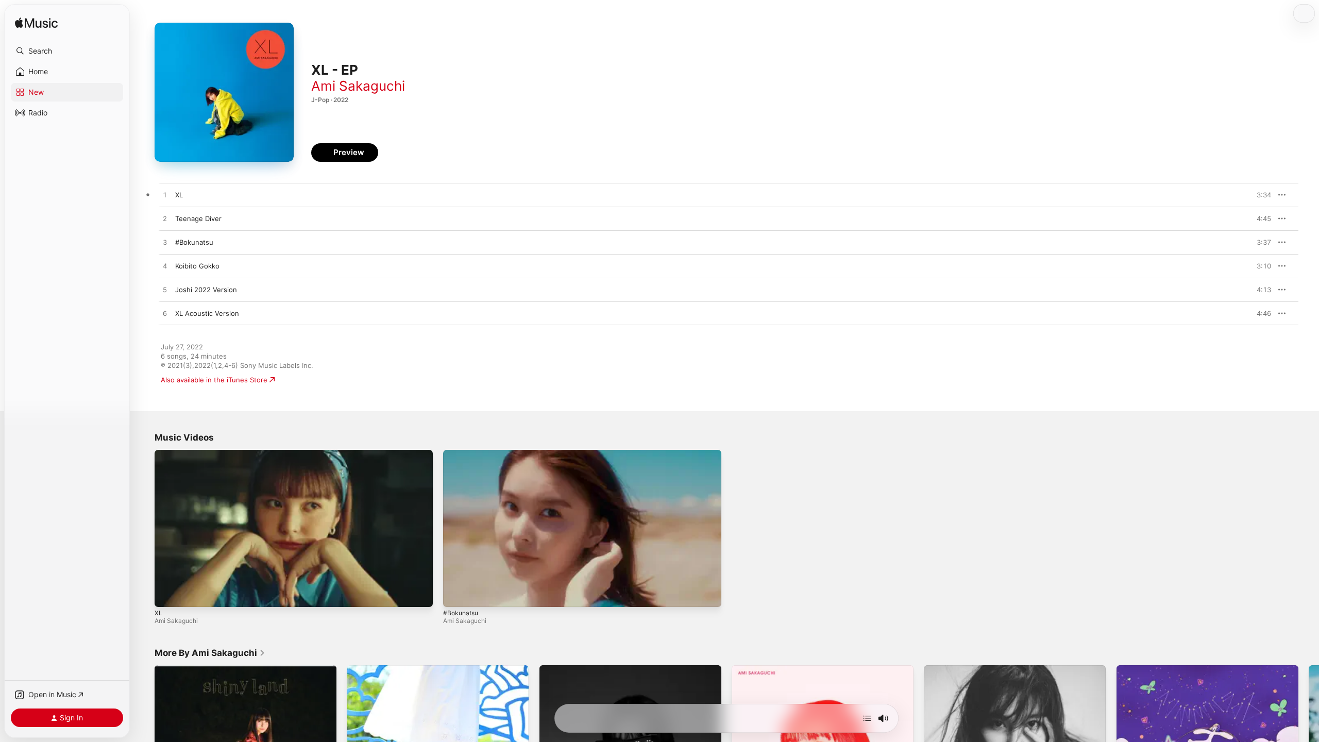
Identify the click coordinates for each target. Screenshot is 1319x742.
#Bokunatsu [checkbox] (194, 242)
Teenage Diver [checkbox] (198, 218)
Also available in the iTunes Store (214, 380)
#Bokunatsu (460, 613)
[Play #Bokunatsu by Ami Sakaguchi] (165, 242)
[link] (210, 653)
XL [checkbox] (179, 195)
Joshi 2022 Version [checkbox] (206, 289)
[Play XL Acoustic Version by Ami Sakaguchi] (165, 313)
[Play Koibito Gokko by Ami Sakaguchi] (165, 266)
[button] (67, 51)
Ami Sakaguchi (358, 86)
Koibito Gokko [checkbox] (197, 266)
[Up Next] (867, 718)
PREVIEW (1259, 195)
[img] (36, 23)
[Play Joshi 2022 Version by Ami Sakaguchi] (165, 290)
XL (158, 613)
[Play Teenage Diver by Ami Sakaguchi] (165, 219)
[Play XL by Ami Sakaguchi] (165, 195)
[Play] (167, 594)
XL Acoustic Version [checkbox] (207, 313)
